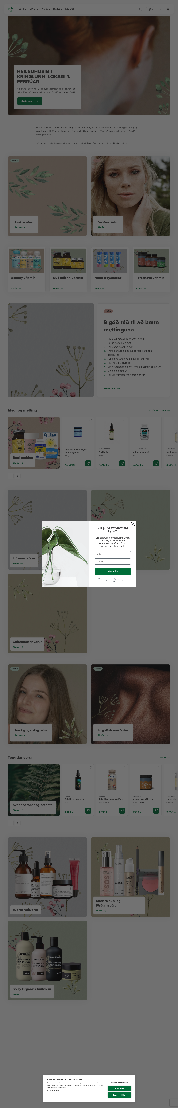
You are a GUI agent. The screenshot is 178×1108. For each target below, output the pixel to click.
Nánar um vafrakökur (54, 1091)
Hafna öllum (119, 1088)
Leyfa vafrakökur (119, 1095)
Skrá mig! (113, 571)
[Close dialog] (133, 524)
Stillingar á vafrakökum (119, 1082)
